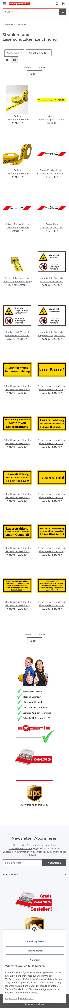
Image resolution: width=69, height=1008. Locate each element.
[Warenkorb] (63, 3)
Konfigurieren (35, 950)
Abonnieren (54, 862)
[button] (57, 3)
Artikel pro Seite (37, 52)
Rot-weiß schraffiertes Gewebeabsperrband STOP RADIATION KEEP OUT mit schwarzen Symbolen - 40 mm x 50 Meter (51, 172)
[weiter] (63, 74)
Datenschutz (27, 998)
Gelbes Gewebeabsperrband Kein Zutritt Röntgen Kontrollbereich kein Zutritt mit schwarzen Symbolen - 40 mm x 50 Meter (51, 118)
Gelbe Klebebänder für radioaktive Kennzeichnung (17, 280)
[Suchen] (62, 11)
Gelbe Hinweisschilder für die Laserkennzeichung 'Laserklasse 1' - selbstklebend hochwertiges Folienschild (52, 388)
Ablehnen (35, 960)
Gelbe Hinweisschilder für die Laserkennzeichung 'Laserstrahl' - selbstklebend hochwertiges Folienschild (52, 495)
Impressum (11, 998)
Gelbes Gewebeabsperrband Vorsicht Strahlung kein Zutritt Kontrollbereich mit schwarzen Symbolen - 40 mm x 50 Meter (17, 118)
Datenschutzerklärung (21, 848)
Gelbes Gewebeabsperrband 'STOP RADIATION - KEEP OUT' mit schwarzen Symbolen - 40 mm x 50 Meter (17, 172)
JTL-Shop (40, 1004)
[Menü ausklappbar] (4, 2)
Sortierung (13, 52)
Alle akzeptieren (35, 941)
